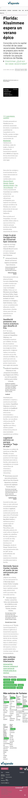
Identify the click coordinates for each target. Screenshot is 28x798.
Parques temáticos (8, 682)
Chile (20, 10)
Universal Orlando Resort (10, 685)
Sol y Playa (7, 780)
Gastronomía (9, 777)
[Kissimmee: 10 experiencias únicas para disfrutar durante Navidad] (25, 701)
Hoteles (7, 772)
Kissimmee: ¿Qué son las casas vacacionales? (16, 62)
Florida (13, 679)
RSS (21, 790)
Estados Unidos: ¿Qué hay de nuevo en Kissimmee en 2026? (6, 712)
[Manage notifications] (25, 795)
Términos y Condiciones (6, 796)
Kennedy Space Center (9, 687)
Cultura (7, 782)
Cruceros (8, 774)
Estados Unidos (21, 679)
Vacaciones (14, 10)
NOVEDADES (6, 702)
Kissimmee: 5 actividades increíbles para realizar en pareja (20, 714)
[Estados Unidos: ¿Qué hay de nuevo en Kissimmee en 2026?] (5, 699)
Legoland (21, 685)
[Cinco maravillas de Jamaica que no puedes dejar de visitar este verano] (5, 732)
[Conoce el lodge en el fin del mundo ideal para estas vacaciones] (12, 727)
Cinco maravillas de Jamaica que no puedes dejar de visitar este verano (6, 750)
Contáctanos (19, 788)
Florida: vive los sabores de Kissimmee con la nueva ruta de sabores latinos (13, 710)
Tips (23, 10)
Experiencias (20, 704)
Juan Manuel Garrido (9, 117)
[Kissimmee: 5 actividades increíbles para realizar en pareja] (18, 700)
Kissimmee (7, 141)
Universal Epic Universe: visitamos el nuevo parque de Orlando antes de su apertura (10, 668)
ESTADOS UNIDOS (14, 698)
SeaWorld (19, 687)
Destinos (9, 10)
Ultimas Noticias (3, 775)
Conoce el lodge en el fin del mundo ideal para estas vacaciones (13, 740)
